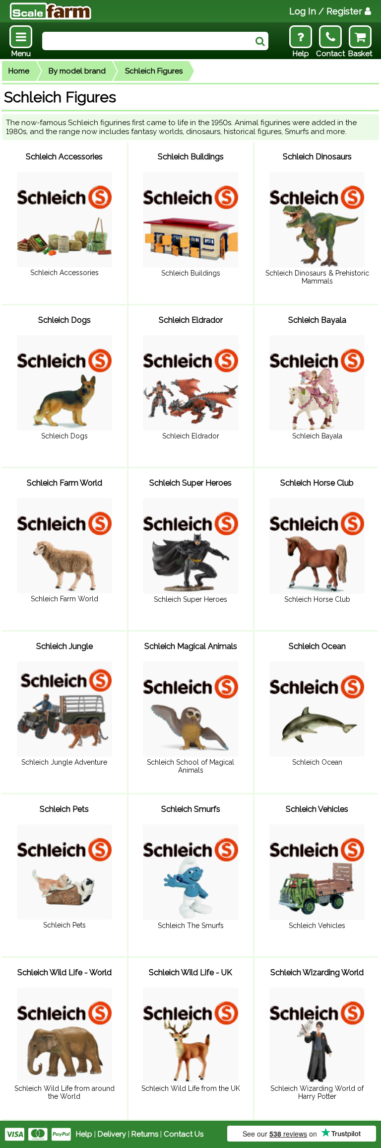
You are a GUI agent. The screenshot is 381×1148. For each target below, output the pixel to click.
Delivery (112, 1134)
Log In (325, 11)
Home (18, 71)
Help (84, 1134)
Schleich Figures (154, 71)
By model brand (77, 71)
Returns (144, 1134)
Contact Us (183, 1134)
